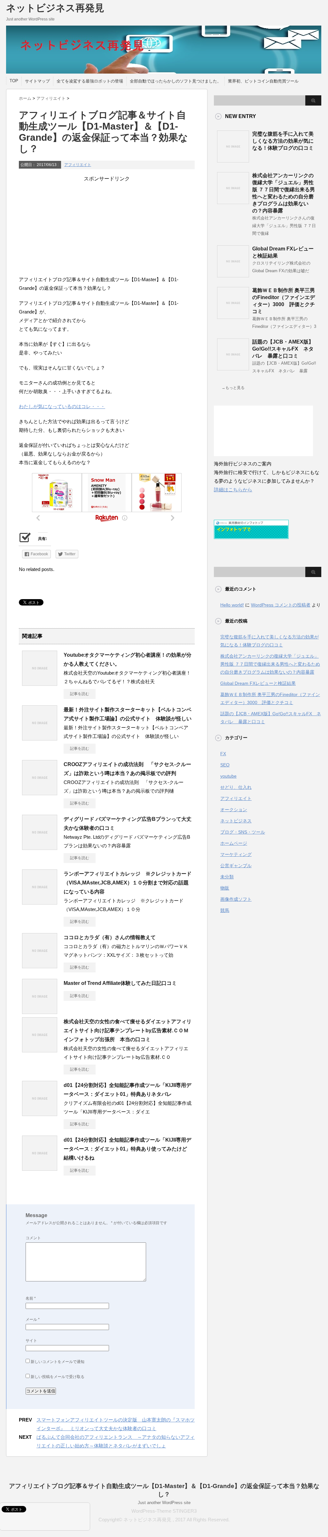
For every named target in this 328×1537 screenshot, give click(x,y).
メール (33, 1319)
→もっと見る (233, 387)
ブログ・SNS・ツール (242, 832)
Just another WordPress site (164, 1502)
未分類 (227, 876)
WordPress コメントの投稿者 (280, 604)
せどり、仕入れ (236, 787)
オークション (233, 809)
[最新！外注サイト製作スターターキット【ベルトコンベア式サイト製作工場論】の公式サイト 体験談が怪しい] (39, 738)
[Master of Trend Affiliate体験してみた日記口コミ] (39, 1011)
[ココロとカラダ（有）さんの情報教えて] (39, 965)
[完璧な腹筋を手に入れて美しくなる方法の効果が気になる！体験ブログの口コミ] (233, 159)
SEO (225, 764)
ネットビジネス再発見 (55, 8)
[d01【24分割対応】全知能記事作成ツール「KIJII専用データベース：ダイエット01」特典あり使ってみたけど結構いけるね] (39, 1168)
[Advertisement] (107, 227)
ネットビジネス (236, 820)
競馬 (224, 910)
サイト (31, 1340)
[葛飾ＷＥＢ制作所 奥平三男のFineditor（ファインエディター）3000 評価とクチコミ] (233, 316)
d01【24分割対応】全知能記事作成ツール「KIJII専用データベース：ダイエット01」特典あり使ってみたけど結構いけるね (127, 1149)
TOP (14, 80)
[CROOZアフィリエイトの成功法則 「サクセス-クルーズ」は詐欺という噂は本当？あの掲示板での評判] (39, 792)
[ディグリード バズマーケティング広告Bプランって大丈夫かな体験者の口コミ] (39, 847)
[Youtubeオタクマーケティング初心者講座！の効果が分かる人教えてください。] (39, 683)
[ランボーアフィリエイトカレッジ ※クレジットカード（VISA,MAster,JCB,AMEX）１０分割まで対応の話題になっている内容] (39, 902)
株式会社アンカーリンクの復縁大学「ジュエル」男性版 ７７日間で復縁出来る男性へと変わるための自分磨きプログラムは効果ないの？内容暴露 (270, 664)
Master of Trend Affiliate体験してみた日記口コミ (120, 983)
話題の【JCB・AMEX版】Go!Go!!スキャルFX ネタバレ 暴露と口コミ (283, 349)
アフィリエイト (77, 164)
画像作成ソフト (236, 899)
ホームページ (233, 843)
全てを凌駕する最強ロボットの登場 (90, 81)
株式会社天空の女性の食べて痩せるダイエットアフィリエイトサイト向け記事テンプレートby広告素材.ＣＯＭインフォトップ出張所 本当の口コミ (127, 1030)
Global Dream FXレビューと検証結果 (258, 683)
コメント (33, 1238)
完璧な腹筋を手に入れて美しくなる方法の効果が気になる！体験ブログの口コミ (283, 141)
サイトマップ (37, 81)
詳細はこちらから (233, 489)
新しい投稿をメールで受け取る (57, 1377)
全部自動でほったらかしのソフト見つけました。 (175, 81)
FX (223, 753)
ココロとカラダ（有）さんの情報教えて (110, 937)
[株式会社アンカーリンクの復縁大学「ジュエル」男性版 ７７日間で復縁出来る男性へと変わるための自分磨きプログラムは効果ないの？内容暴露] (233, 201)
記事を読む (79, 694)
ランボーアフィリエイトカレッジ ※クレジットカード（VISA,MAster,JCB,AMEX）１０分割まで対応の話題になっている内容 (127, 882)
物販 (224, 888)
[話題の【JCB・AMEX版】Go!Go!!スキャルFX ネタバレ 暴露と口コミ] (233, 367)
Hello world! (232, 604)
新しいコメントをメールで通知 (57, 1361)
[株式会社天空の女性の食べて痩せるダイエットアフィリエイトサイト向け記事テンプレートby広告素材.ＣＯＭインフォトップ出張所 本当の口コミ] (39, 1049)
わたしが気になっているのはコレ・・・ (62, 406)
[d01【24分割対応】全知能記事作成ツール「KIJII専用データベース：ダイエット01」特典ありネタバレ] (39, 1113)
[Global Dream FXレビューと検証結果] (233, 274)
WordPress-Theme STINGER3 (164, 1511)
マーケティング (236, 854)
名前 (31, 1298)
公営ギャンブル (236, 865)
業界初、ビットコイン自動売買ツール (263, 81)
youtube (228, 776)
